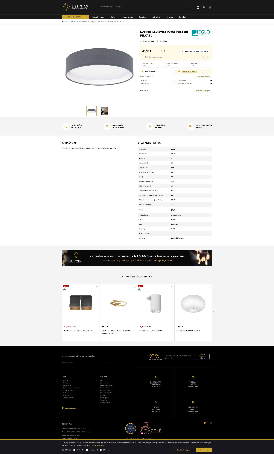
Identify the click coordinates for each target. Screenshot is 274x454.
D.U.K (64, 393)
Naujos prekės (104, 383)
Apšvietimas (156, 17)
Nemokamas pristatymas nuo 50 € (156, 384)
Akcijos (113, 17)
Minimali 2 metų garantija (193, 384)
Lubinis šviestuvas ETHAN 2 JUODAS (78, 331)
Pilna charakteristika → (204, 76)
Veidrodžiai (103, 400)
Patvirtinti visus (204, 450)
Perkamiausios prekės (106, 385)
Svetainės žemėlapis (68, 398)
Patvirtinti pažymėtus (184, 450)
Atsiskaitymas (67, 385)
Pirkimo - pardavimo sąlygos (71, 388)
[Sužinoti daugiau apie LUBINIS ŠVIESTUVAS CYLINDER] (155, 303)
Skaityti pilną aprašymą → (203, 90)
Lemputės (103, 395)
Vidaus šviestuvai (105, 388)
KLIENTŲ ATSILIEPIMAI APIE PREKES (202, 356)
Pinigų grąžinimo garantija (156, 409)
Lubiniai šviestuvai (177, 238)
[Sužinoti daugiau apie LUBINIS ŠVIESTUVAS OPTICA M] (193, 303)
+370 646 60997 (80, 432)
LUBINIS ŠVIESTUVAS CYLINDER (150, 331)
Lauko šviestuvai (105, 390)
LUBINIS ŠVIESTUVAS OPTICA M (188, 331)
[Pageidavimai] (204, 7)
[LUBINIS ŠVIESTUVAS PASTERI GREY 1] (99, 67)
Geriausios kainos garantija (193, 409)
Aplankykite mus (71, 408)
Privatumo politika (68, 390)
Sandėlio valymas (127, 17)
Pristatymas (66, 383)
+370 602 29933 (76, 128)
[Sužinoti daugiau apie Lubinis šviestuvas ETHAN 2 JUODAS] (80, 303)
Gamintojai (142, 17)
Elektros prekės (104, 398)
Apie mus (170, 17)
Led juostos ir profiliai (106, 393)
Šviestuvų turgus (105, 403)
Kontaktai (182, 17)
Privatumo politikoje (98, 445)
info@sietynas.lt (118, 128)
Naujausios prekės (98, 17)
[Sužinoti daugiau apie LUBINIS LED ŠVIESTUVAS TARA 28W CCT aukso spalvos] (118, 303)
